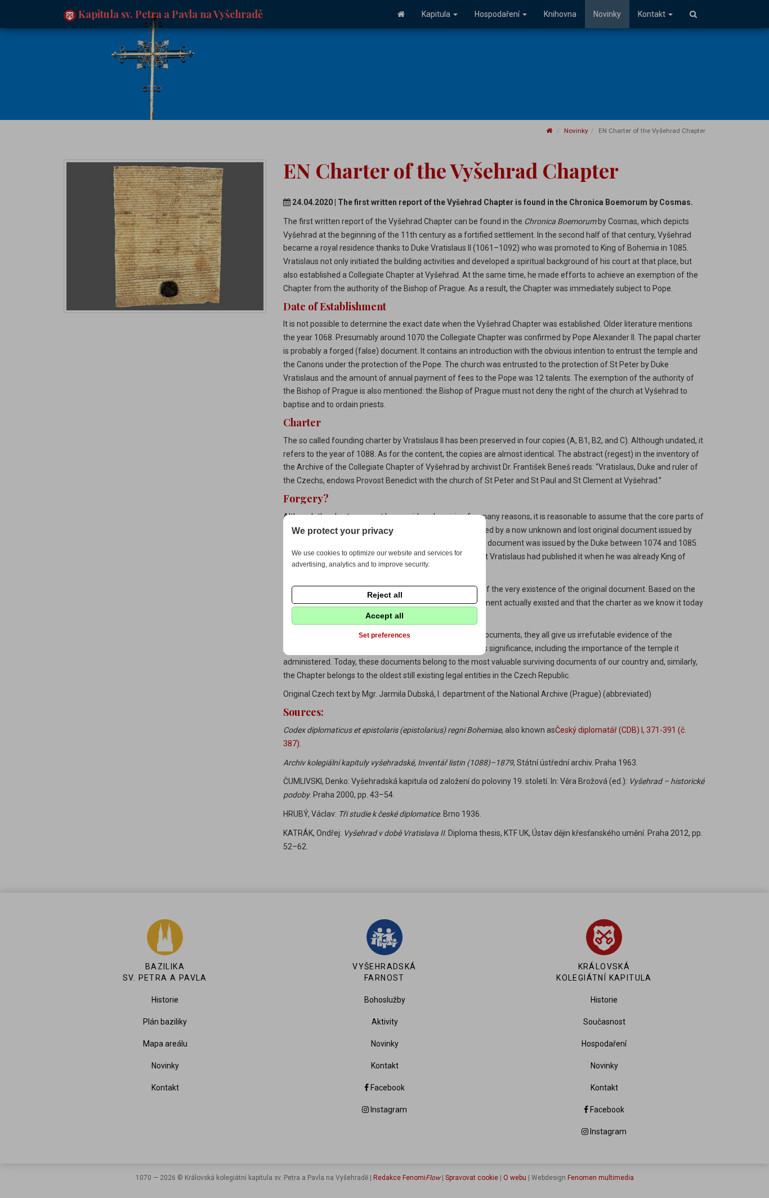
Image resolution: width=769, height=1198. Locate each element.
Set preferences (384, 635)
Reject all (385, 594)
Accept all (384, 615)
